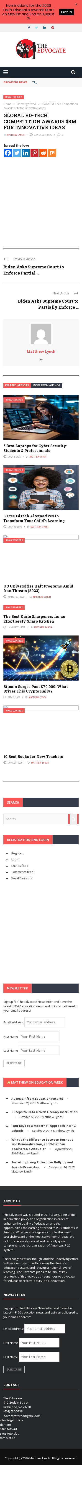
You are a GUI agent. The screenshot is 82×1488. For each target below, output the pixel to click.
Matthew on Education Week (37, 1082)
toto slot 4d (7, 1438)
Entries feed (19, 866)
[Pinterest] (34, 153)
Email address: (13, 1022)
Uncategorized (13, 97)
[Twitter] (17, 153)
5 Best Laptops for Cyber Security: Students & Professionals (35, 448)
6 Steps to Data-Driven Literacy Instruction (44, 1112)
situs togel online (11, 1420)
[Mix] (52, 153)
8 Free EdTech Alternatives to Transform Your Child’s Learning (34, 518)
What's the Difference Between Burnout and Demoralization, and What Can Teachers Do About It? (42, 1144)
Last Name (10, 1051)
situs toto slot (9, 1433)
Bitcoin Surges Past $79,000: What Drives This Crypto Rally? (35, 689)
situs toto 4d (8, 1429)
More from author (46, 385)
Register (17, 853)
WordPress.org (21, 878)
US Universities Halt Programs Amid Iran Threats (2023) (38, 588)
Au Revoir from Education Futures (37, 1098)
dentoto (5, 1425)
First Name (10, 1036)
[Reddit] (43, 153)
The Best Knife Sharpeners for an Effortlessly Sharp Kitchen (34, 618)
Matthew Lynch (16, 134)
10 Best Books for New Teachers (33, 756)
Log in (15, 859)
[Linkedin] (26, 153)
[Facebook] (8, 153)
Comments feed (22, 872)
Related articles (17, 385)
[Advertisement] (41, 198)
